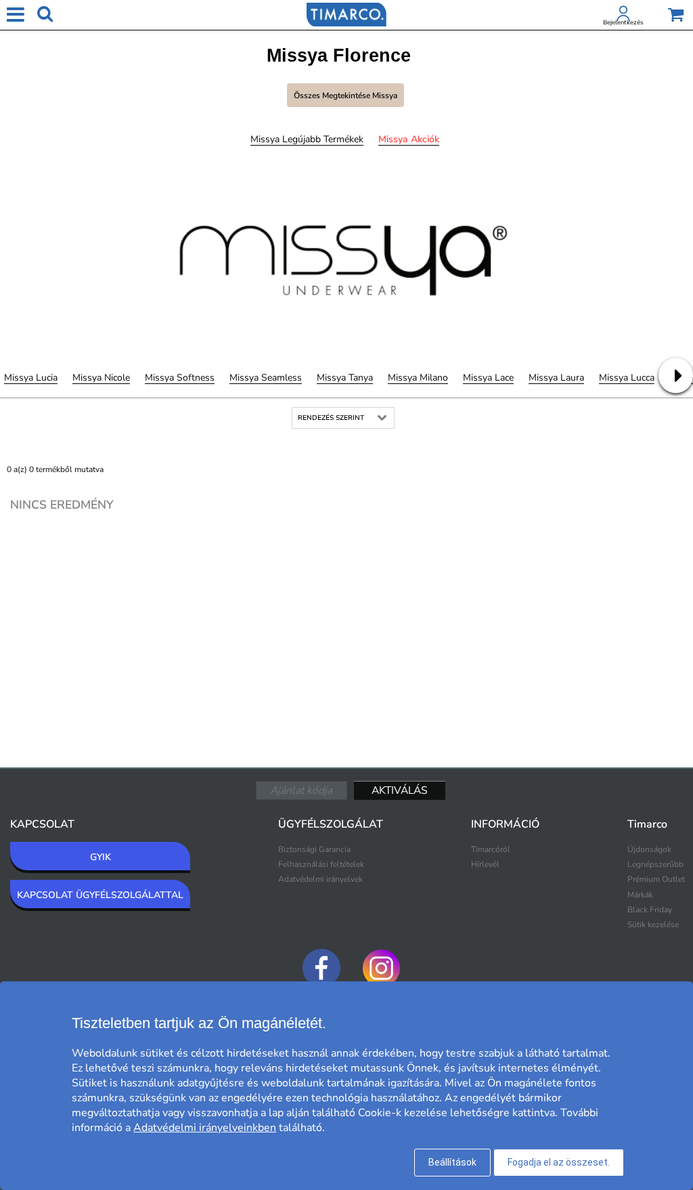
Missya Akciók (408, 139)
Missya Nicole (101, 377)
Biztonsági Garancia (314, 849)
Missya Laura (556, 377)
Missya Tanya (345, 377)
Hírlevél (485, 864)
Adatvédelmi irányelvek (320, 879)
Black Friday (649, 909)
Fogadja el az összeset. (559, 1162)
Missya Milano (418, 377)
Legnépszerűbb (655, 864)
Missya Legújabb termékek (306, 139)
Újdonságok (649, 849)
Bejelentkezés (623, 22)
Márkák (640, 894)
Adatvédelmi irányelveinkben (204, 1127)
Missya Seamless (265, 377)
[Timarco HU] (346, 13)
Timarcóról (490, 849)
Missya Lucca (626, 377)
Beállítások (452, 1162)
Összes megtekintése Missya (345, 95)
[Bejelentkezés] (623, 16)
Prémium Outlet (656, 879)
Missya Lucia (31, 377)
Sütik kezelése (653, 924)
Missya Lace (488, 377)
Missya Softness (180, 377)
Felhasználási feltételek (321, 864)
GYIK (100, 857)
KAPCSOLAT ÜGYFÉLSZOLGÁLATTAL (100, 895)
